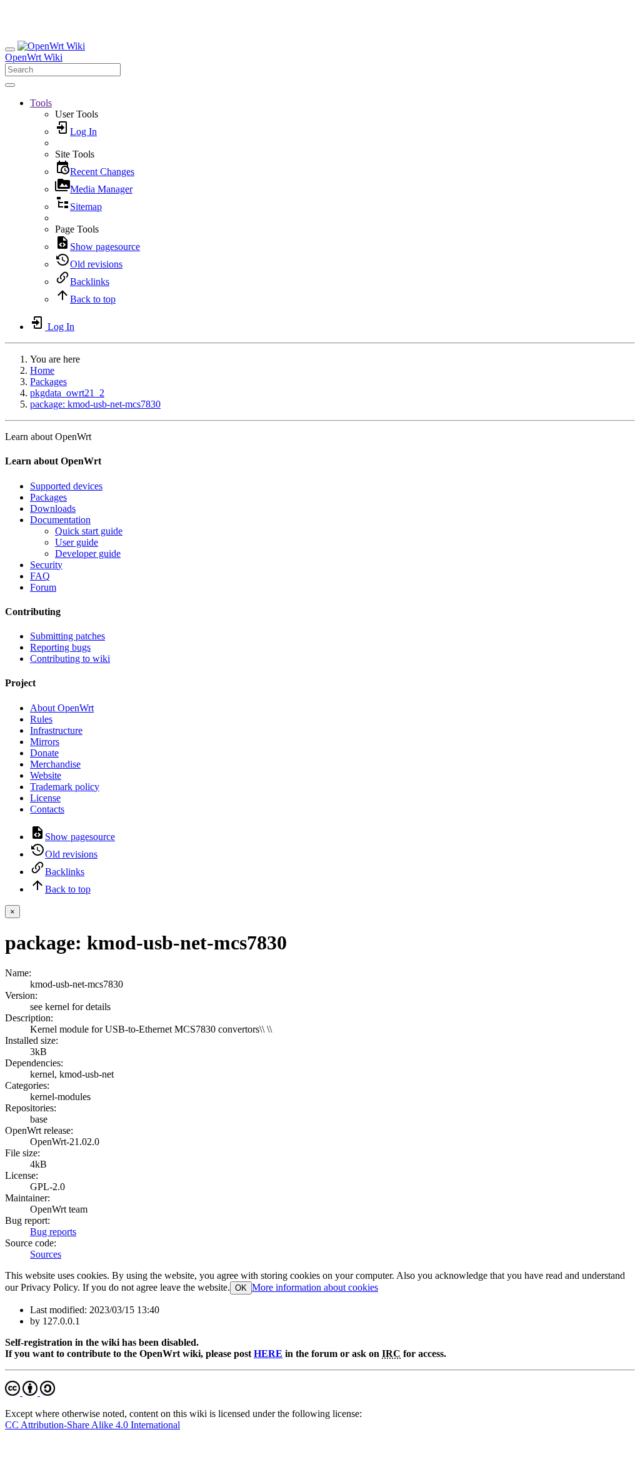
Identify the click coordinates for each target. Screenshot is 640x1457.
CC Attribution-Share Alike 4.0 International (92, 1424)
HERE (268, 1353)
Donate (44, 753)
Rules (41, 719)
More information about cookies (315, 1287)
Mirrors (44, 741)
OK (241, 1288)
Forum (43, 587)
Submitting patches (67, 636)
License (45, 798)
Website (45, 775)
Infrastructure (56, 730)
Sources (45, 1254)
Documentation (60, 519)
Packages (48, 381)
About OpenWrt (62, 708)
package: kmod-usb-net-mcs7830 (95, 404)
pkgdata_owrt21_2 (67, 393)
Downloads (53, 508)
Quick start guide (88, 531)
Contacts (47, 809)
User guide (76, 542)
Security (46, 564)
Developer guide (88, 553)
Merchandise (55, 764)
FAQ (40, 576)
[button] (41, 103)
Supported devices (66, 486)
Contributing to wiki (70, 658)
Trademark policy (64, 786)
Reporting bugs (60, 647)
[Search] (10, 85)
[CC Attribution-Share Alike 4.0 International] (30, 1392)
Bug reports (53, 1231)
